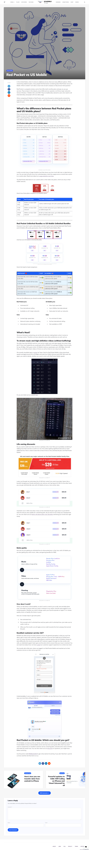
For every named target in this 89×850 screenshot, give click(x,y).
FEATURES (31, 2)
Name (9, 822)
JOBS (60, 846)
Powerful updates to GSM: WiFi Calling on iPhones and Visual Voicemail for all (56, 780)
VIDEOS (77, 2)
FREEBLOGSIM (32, 754)
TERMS (76, 846)
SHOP (72, 2)
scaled (38, 645)
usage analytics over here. (46, 176)
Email (46, 822)
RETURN (82, 846)
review (35, 352)
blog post (50, 748)
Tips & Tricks (9, 70)
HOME (11, 2)
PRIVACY (70, 846)
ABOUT (54, 846)
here (36, 395)
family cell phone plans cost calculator (42, 514)
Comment (10, 807)
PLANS (17, 2)
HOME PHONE (65, 2)
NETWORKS (24, 2)
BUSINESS (58, 2)
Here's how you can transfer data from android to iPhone (32, 778)
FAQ (64, 846)
